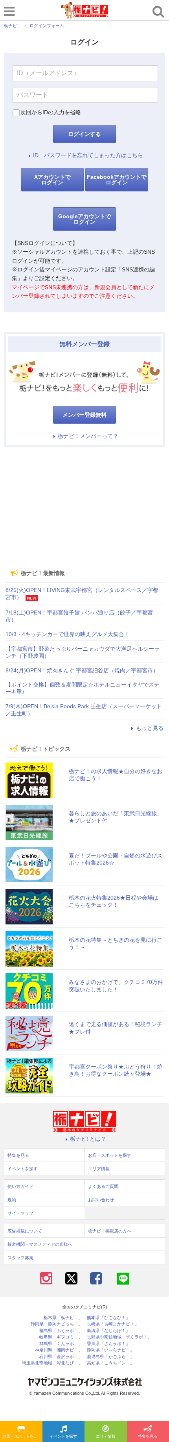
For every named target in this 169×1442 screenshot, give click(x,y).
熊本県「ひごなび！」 (108, 1318)
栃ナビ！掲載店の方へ (109, 1231)
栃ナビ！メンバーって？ (88, 436)
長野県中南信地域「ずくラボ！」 (119, 1337)
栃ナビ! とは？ (88, 1139)
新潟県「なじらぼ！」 (108, 1331)
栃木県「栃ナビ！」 (63, 1318)
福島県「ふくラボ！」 (61, 1331)
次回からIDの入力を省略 (50, 112)
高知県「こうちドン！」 (110, 1363)
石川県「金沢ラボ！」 (61, 1357)
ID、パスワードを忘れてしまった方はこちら (88, 155)
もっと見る (149, 728)
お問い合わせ (101, 1199)
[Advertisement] (84, 507)
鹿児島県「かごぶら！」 (110, 1357)
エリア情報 (106, 1436)
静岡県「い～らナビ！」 (110, 1350)
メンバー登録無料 (84, 415)
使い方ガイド (20, 1186)
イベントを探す (63, 1436)
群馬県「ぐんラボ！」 (61, 1344)
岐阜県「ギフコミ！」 (61, 1337)
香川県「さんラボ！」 (108, 1344)
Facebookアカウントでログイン (117, 180)
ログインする (84, 134)
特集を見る (18, 1155)
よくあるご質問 (103, 1186)
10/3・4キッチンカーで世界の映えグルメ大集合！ (68, 634)
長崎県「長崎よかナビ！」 (113, 1324)
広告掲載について (24, 1231)
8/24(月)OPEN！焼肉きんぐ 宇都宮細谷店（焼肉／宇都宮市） (82, 670)
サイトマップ (20, 1213)
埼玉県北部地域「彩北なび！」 (52, 1363)
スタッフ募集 (20, 1257)
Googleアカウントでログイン (84, 219)
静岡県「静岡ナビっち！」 (57, 1324)
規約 (11, 1199)
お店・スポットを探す (22, 1436)
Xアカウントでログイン (52, 180)
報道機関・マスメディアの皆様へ (39, 1244)
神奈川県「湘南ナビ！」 (59, 1350)
